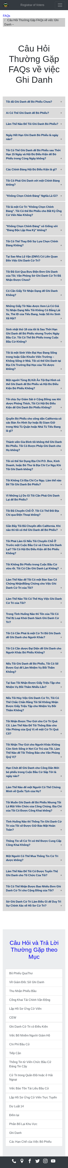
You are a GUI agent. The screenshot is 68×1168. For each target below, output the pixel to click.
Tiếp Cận (15, 1053)
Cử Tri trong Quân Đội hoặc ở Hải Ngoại (31, 1077)
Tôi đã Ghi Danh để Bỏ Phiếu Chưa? (29, 101)
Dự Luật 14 (16, 1106)
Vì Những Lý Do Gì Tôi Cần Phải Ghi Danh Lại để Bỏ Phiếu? (32, 497)
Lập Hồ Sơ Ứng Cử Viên (25, 1008)
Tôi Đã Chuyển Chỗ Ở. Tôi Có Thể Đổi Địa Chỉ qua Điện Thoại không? (32, 512)
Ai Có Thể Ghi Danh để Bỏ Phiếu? (27, 112)
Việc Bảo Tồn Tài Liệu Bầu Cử (29, 1088)
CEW (12, 1017)
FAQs (6, 15)
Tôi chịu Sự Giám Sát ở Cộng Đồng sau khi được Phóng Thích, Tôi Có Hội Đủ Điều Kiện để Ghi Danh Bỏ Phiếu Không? (33, 403)
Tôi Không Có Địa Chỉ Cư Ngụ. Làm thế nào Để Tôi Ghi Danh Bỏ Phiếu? (33, 482)
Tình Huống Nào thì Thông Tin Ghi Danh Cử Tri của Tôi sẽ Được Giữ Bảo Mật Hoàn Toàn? (34, 825)
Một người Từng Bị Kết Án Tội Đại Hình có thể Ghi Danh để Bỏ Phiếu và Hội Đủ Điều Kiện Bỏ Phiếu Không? (33, 384)
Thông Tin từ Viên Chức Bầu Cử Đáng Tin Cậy (30, 1064)
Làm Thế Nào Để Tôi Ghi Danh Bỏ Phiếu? (32, 123)
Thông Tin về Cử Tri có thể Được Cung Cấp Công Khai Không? (33, 843)
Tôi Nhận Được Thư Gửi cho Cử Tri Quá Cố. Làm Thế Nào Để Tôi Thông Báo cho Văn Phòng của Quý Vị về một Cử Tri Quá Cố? (32, 727)
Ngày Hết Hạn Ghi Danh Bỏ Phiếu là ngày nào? (32, 137)
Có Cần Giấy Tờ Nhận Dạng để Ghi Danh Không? (32, 293)
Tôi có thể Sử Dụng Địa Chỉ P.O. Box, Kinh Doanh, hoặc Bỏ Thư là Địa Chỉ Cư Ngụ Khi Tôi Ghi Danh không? (33, 465)
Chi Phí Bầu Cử (19, 1044)
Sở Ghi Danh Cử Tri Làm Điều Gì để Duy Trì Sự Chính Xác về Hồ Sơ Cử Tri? (33, 903)
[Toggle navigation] (60, 5)
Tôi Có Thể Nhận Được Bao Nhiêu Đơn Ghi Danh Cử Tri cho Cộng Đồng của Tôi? (33, 888)
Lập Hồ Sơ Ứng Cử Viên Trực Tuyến (33, 1097)
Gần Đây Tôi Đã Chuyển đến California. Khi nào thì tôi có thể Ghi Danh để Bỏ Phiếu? (33, 528)
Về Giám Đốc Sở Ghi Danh (26, 982)
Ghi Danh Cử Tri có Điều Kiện (28, 1026)
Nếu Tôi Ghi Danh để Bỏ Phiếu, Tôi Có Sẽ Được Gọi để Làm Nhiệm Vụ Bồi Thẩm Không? (32, 667)
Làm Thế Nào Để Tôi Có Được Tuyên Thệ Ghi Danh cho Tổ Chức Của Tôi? (32, 873)
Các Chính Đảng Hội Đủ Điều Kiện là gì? (31, 169)
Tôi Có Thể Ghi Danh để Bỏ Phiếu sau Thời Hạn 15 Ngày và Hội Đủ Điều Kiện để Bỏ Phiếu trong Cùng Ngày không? (33, 154)
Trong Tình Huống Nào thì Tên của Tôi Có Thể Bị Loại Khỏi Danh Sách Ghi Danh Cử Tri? (32, 618)
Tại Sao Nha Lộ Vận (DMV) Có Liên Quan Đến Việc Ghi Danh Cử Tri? (32, 258)
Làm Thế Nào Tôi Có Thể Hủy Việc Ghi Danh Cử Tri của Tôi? (34, 600)
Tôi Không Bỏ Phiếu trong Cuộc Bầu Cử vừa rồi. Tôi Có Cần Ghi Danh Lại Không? (32, 566)
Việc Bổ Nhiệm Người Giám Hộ (29, 1035)
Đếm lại (14, 1115)
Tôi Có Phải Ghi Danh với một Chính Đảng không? (33, 182)
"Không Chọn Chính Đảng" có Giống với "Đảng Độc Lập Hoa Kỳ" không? (32, 228)
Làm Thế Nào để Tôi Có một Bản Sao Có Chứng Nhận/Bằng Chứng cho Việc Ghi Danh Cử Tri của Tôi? (31, 583)
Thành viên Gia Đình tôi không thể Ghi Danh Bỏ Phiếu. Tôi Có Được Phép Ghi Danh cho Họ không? (34, 446)
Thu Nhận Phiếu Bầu (22, 991)
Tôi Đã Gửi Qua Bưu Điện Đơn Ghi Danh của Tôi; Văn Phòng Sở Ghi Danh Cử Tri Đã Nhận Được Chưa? (33, 275)
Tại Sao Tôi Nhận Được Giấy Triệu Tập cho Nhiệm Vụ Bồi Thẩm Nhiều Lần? (33, 684)
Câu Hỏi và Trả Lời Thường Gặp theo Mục (34, 950)
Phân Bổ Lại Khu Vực (23, 1124)
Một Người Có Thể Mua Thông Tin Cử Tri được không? (32, 858)
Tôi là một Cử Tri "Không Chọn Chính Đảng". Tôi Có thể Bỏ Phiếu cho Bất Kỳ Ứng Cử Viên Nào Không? (34, 210)
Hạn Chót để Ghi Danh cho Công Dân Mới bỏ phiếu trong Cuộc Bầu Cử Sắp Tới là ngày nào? (32, 772)
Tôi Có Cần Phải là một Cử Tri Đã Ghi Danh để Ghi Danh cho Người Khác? (33, 635)
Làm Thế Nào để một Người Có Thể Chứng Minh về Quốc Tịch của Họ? (33, 789)
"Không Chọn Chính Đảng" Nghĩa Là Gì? (32, 195)
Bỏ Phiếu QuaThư (21, 973)
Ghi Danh (15, 1132)
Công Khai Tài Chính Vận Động (29, 999)
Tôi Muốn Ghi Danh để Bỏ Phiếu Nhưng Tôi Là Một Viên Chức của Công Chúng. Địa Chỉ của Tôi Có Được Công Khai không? (34, 806)
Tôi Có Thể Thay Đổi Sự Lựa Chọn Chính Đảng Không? (32, 243)
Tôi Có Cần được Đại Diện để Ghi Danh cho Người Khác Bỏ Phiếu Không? (33, 650)
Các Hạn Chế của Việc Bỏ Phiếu (30, 1141)
